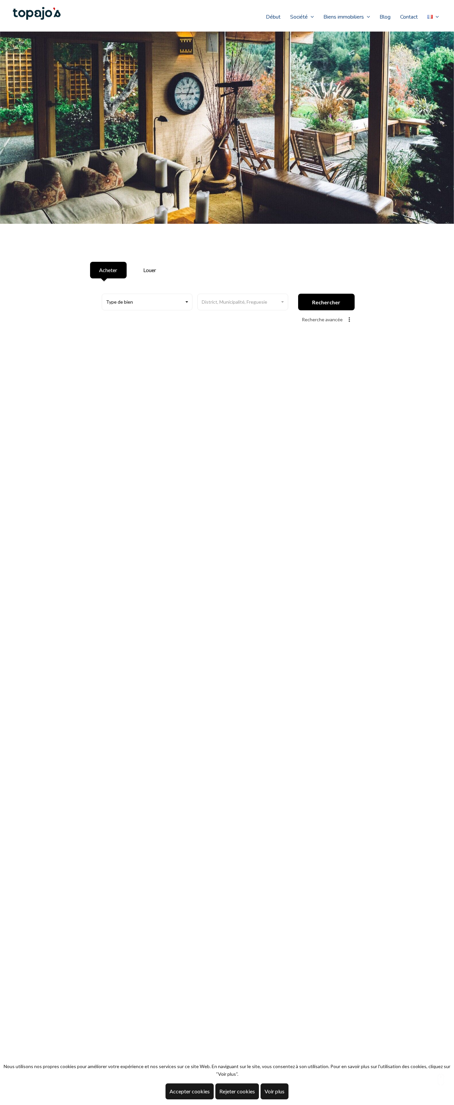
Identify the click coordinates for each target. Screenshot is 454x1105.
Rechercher (326, 302)
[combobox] (147, 302)
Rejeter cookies (237, 1091)
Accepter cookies (190, 1091)
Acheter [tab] (108, 270)
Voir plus (274, 1091)
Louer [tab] (149, 270)
